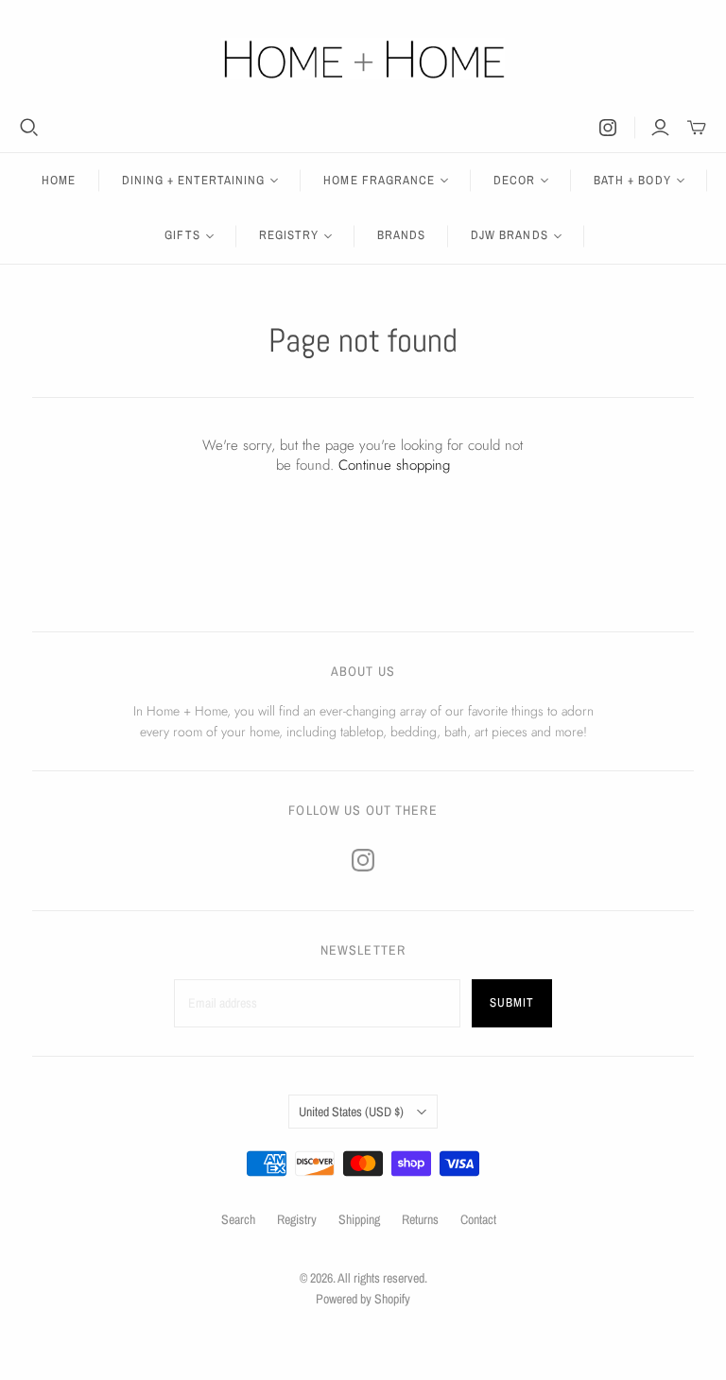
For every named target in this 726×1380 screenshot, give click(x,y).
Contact (478, 1219)
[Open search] (29, 127)
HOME (59, 180)
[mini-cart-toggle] (697, 127)
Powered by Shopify (363, 1298)
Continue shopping (394, 465)
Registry (297, 1219)
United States (351, 1111)
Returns (420, 1219)
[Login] (660, 127)
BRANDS (401, 235)
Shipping (359, 1219)
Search (238, 1219)
